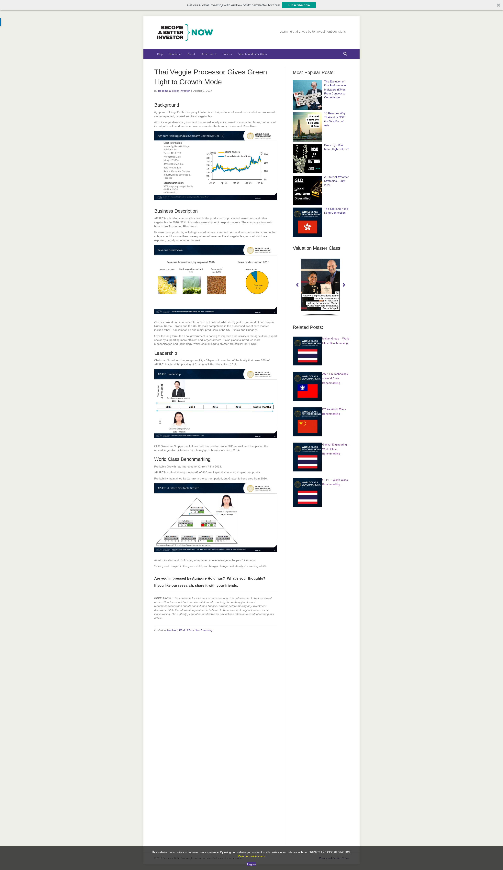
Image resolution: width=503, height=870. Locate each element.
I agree (251, 864)
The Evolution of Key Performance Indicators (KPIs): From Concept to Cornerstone (335, 89)
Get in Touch (209, 54)
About (191, 54)
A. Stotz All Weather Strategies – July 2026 (336, 181)
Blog (160, 54)
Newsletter (175, 54)
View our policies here (251, 856)
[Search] (345, 53)
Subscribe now (299, 5)
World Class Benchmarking (196, 630)
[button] (251, 5)
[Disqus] (215, 685)
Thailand (172, 630)
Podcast (227, 54)
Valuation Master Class (252, 54)
